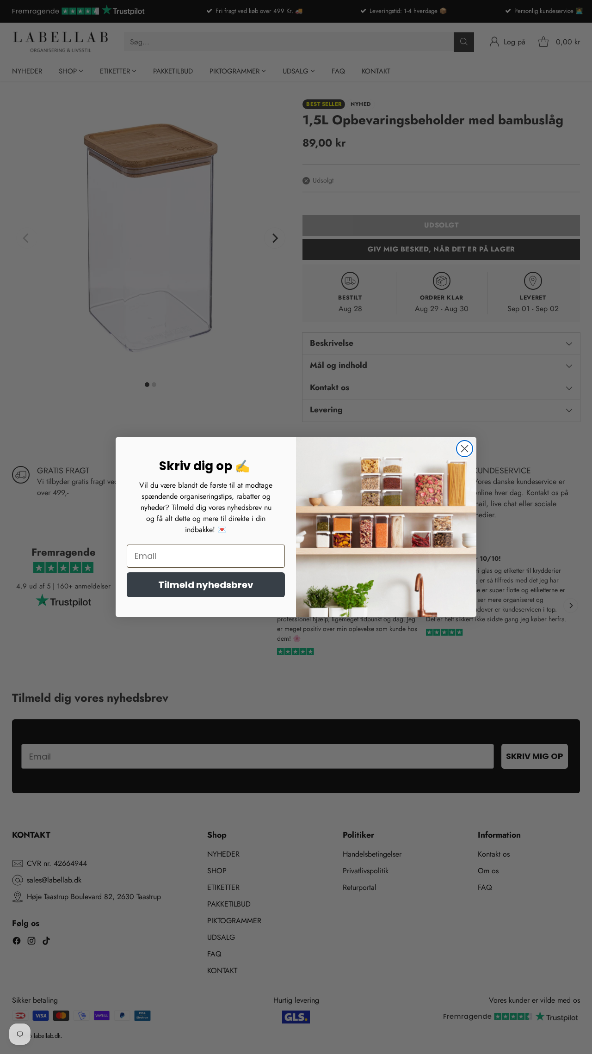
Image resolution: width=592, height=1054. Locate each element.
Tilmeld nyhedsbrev (205, 584)
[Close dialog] (464, 449)
